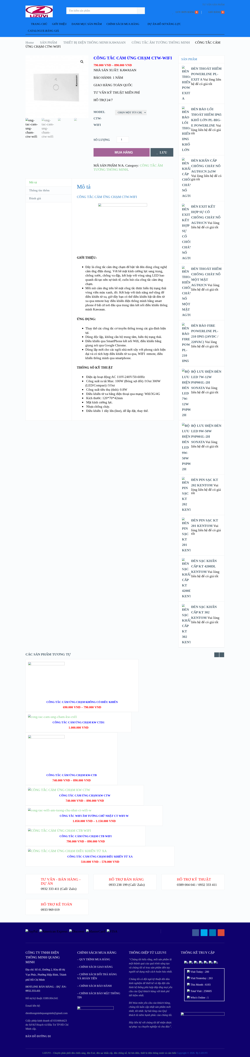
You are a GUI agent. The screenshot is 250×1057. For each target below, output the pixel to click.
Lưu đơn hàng (185, 12)
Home (30, 42)
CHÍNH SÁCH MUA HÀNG (122, 24)
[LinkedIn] (212, 932)
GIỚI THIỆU (59, 24)
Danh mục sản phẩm (87, 24)
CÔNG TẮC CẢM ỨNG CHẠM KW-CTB (71, 775)
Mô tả (33, 182)
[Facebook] (195, 932)
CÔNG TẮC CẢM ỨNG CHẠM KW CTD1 (78, 722)
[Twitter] (204, 932)
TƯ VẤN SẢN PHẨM (213, 4)
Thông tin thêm (39, 190)
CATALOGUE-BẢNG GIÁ (43, 30)
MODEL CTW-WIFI (99, 118)
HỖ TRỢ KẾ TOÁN (56, 904)
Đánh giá (35, 198)
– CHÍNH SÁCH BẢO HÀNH (94, 985)
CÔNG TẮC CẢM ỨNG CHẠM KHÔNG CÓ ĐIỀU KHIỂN (82, 702)
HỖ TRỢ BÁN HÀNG (126, 879)
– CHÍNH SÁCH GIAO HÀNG (95, 966)
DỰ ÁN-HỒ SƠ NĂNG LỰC (164, 24)
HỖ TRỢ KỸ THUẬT (194, 879)
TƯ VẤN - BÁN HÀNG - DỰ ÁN (60, 881)
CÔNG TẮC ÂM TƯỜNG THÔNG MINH (161, 42)
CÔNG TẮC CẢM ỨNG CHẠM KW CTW (84, 795)
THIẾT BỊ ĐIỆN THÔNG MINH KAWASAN (94, 42)
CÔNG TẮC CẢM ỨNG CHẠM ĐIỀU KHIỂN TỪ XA (100, 856)
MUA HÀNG (124, 152)
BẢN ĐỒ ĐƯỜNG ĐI (38, 1036)
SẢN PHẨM (48, 42)
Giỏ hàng (214, 12)
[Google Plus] (221, 932)
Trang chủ (38, 24)
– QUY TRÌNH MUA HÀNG (93, 959)
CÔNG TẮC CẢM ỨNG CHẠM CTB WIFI (86, 836)
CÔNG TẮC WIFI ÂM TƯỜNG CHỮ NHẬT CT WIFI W (94, 815)
